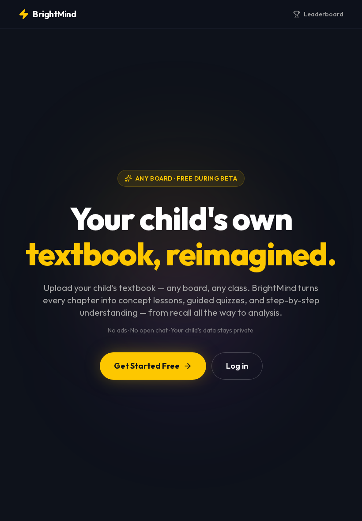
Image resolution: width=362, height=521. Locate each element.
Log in (237, 366)
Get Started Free (147, 366)
